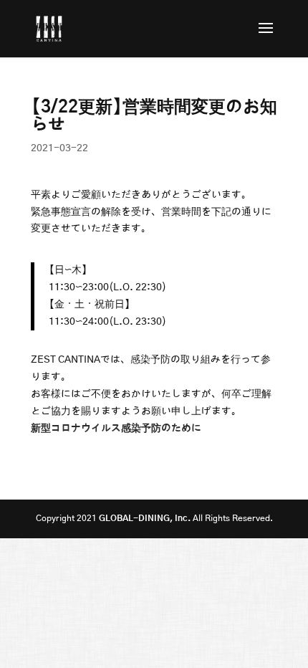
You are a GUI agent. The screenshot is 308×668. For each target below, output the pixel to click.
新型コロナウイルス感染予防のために (116, 429)
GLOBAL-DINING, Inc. (145, 518)
